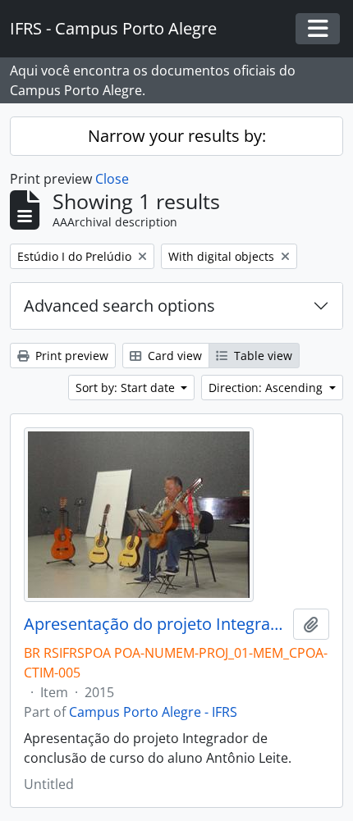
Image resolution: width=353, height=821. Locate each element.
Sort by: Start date (127, 387)
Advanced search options (119, 305)
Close (112, 179)
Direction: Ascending (267, 387)
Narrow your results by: (177, 136)
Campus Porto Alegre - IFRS (153, 712)
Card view (173, 355)
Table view (261, 355)
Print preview (70, 355)
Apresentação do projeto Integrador (155, 624)
